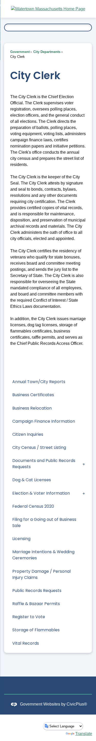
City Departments (46, 52)
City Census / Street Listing (39, 447)
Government (20, 52)
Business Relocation (32, 408)
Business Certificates (33, 395)
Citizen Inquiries (27, 434)
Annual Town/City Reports (38, 382)
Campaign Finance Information (43, 421)
